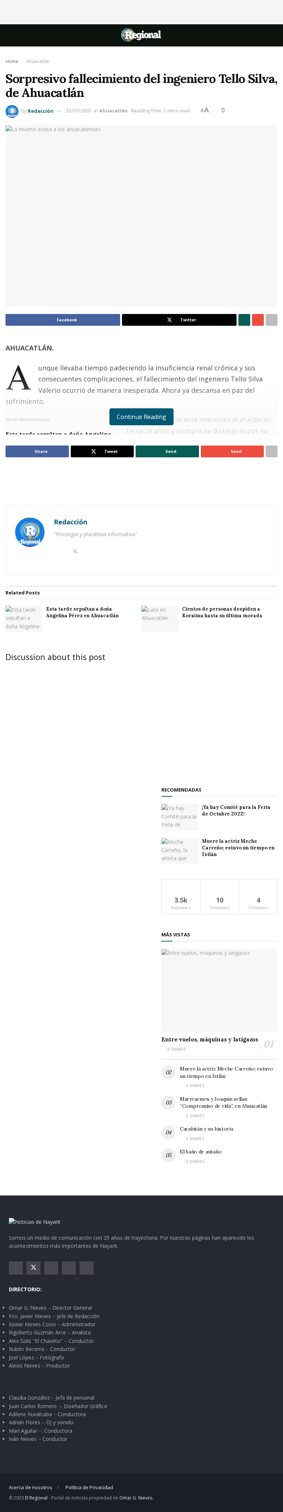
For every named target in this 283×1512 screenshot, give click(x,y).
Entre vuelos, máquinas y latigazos (209, 1039)
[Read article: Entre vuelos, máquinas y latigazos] (219, 990)
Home (12, 61)
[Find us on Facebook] (16, 1268)
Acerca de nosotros (30, 1487)
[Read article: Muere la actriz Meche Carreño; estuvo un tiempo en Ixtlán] (179, 851)
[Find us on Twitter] (34, 1268)
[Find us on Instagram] (51, 1268)
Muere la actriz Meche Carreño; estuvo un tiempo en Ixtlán (238, 848)
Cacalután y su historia (206, 1128)
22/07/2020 (78, 110)
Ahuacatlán (37, 61)
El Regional (36, 1498)
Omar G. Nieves (135, 1498)
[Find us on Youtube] (69, 1268)
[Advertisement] (141, 11)
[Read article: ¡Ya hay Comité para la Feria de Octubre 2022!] (179, 817)
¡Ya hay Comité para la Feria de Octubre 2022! (236, 810)
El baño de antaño (200, 1151)
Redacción (40, 110)
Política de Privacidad (89, 1487)
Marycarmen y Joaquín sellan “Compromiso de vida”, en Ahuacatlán (223, 1103)
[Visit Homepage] (141, 35)
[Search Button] (271, 35)
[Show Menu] (12, 35)
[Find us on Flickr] (87, 1268)
